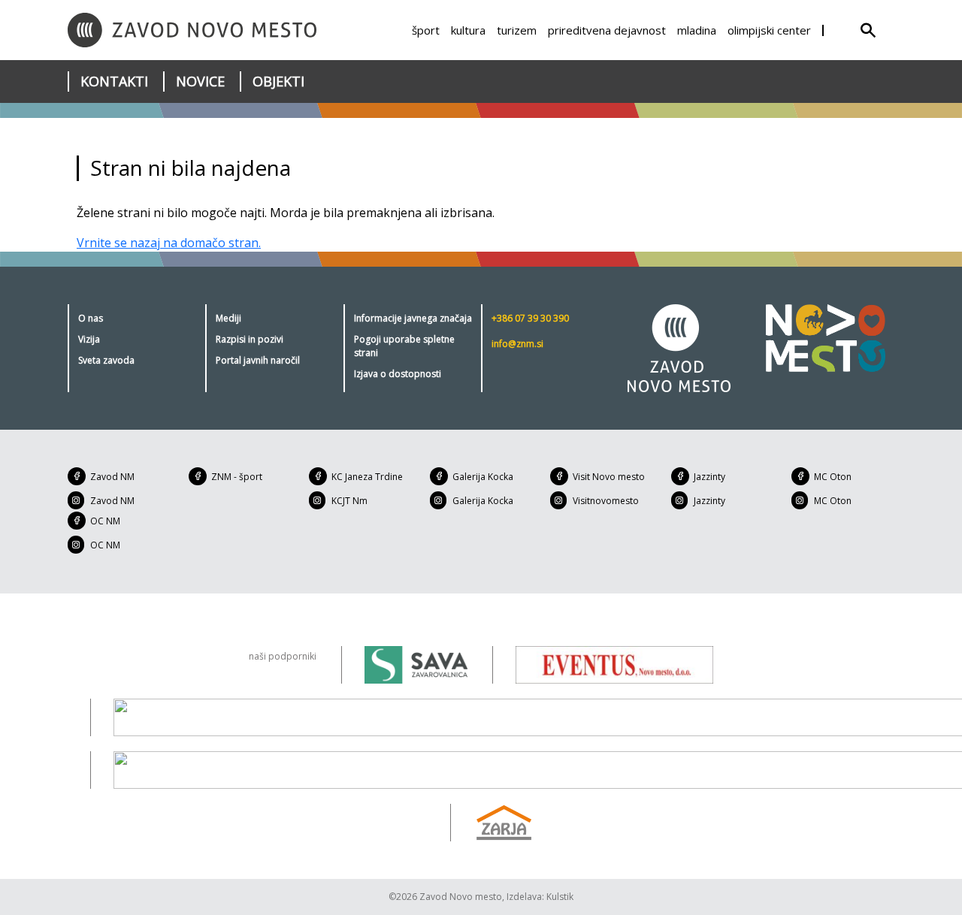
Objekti (278, 81)
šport (426, 30)
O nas (90, 318)
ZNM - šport (236, 476)
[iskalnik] (868, 30)
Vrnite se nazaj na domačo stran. (169, 242)
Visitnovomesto (606, 500)
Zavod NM (112, 476)
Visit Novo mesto (609, 476)
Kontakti (114, 81)
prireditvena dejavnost (607, 30)
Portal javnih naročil (258, 360)
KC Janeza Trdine (367, 476)
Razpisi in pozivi (249, 339)
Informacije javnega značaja (413, 318)
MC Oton (833, 476)
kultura (468, 30)
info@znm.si (517, 343)
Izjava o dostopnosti (397, 373)
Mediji (228, 318)
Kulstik (559, 896)
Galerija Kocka (482, 476)
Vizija (89, 339)
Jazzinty (709, 476)
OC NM (105, 521)
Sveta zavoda (106, 360)
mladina (696, 30)
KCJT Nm (349, 500)
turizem (517, 30)
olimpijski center (769, 30)
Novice (200, 81)
